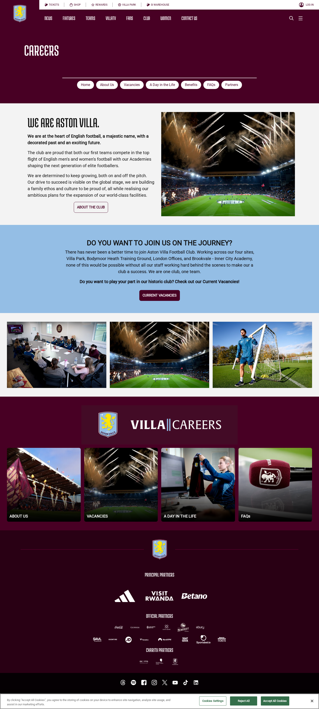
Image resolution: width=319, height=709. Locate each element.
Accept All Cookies (275, 700)
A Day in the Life (162, 85)
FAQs (211, 85)
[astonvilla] (123, 682)
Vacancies (132, 85)
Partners (231, 85)
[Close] (312, 701)
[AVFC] (133, 682)
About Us (107, 85)
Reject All (244, 700)
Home (85, 85)
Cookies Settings (213, 700)
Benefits (191, 85)
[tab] (51, 5)
